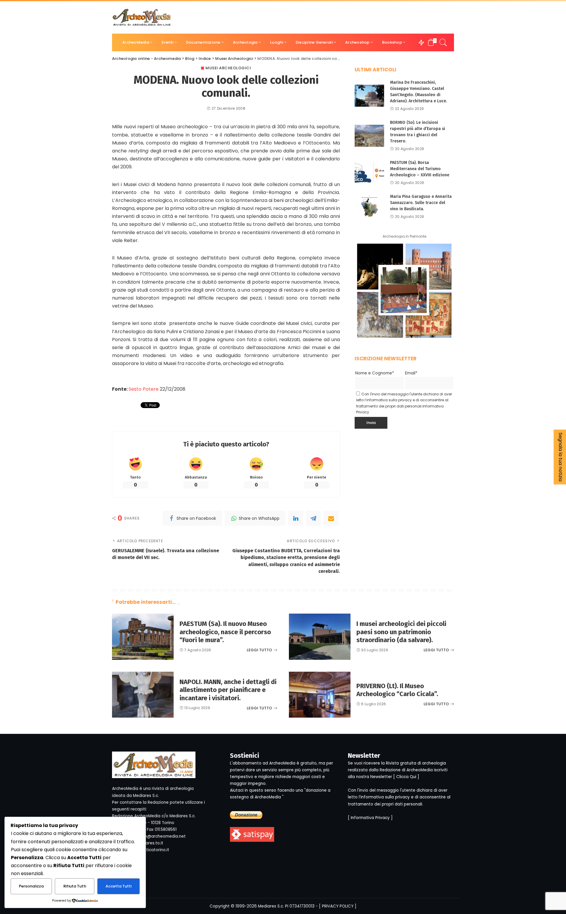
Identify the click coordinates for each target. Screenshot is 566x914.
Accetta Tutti (118, 886)
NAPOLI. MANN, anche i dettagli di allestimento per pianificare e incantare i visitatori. (228, 690)
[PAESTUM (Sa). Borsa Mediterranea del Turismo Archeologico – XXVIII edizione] (369, 173)
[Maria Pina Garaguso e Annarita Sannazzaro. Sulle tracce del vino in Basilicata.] (369, 206)
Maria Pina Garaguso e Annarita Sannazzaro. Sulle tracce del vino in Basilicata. (421, 202)
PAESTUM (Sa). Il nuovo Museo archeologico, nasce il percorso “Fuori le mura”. (225, 632)
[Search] (443, 42)
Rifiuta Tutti (74, 886)
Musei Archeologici (228, 68)
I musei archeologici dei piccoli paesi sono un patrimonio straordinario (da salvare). (401, 632)
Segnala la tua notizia (560, 457)
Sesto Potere (144, 389)
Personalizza (31, 886)
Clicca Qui (406, 777)
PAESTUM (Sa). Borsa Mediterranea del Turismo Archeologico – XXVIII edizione (419, 168)
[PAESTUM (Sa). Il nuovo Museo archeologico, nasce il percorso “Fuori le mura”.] (143, 637)
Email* (411, 373)
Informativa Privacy (370, 818)
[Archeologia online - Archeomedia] (142, 17)
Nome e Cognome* (374, 373)
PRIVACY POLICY (337, 906)
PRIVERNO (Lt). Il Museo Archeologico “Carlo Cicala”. (397, 690)
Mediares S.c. (271, 906)
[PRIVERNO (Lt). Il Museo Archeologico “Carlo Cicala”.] (320, 695)
